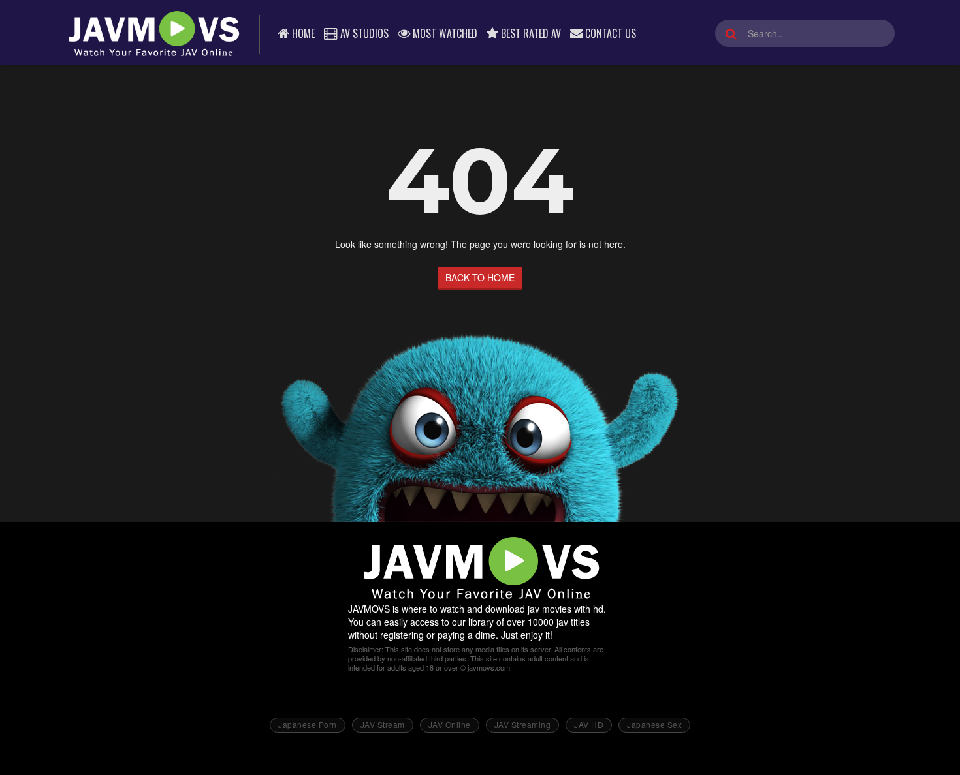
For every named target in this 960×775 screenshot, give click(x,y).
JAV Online (449, 724)
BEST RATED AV (529, 33)
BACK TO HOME (480, 277)
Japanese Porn (307, 724)
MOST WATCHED (443, 33)
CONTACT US (609, 33)
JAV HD (588, 724)
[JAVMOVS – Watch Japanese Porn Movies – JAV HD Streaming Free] (152, 33)
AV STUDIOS (363, 33)
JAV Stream (382, 724)
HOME (302, 33)
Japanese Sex (654, 724)
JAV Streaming (522, 724)
